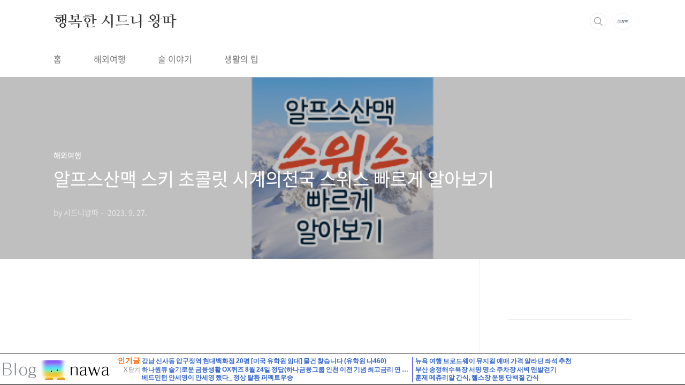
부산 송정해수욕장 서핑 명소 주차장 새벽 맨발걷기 (486, 369)
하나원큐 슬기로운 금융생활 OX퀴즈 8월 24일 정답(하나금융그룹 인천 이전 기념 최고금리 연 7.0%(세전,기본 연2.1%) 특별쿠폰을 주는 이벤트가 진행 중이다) (361, 369)
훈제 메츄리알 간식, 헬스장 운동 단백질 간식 (477, 377)
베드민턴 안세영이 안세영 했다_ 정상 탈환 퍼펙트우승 (217, 377)
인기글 (129, 360)
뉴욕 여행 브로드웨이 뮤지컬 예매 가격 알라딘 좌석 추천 (493, 361)
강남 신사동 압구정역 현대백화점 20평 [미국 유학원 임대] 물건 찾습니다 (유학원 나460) (264, 361)
